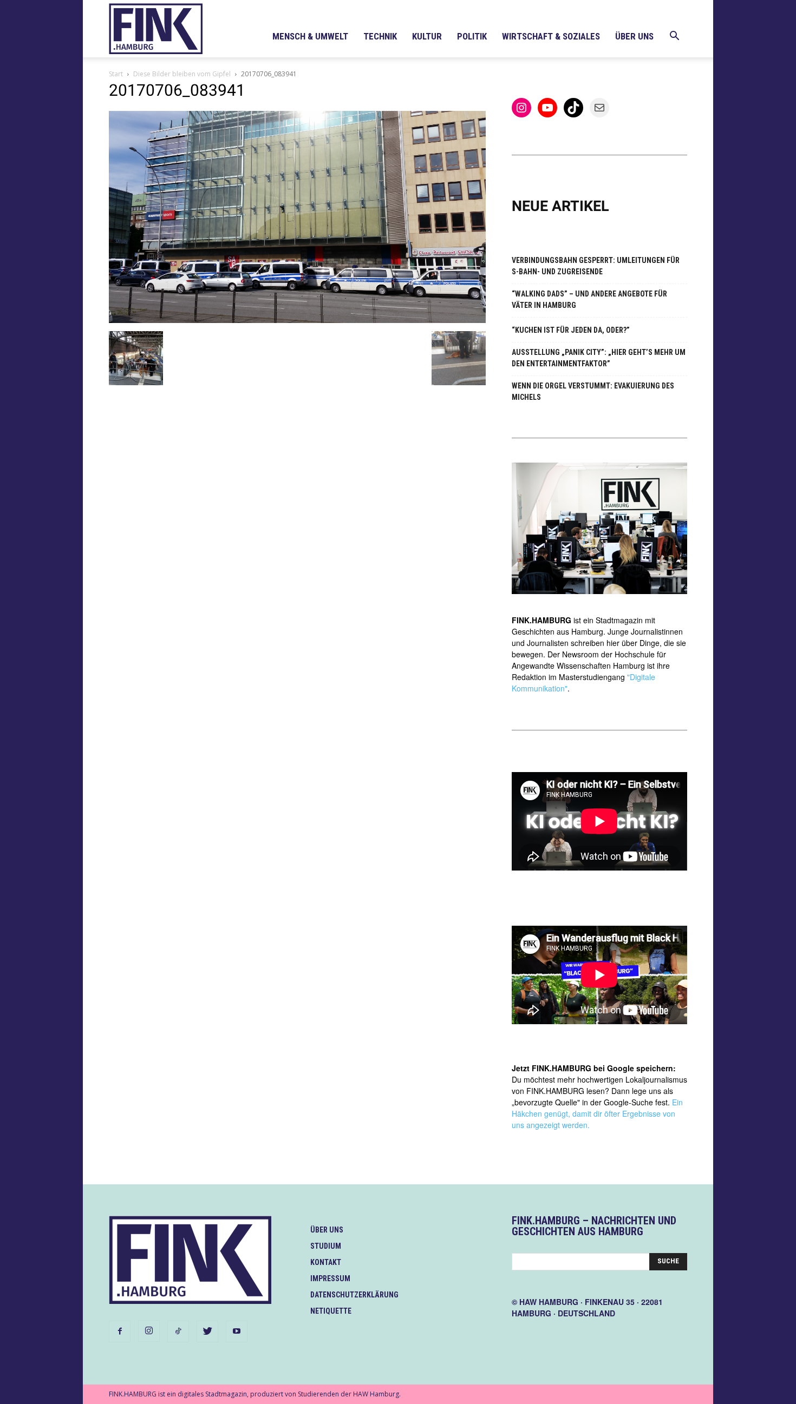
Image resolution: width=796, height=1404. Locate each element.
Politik (472, 36)
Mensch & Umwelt (310, 36)
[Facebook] (120, 1331)
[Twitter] (207, 1331)
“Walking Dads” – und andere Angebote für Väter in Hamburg (589, 299)
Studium (325, 1246)
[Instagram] (149, 1331)
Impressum (330, 1278)
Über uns (634, 36)
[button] (674, 37)
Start (116, 73)
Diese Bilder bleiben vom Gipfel (182, 73)
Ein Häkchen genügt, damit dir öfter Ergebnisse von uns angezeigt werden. (597, 1113)
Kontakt (325, 1262)
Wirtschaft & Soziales (551, 36)
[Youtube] (236, 1331)
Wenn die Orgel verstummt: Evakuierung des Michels (593, 391)
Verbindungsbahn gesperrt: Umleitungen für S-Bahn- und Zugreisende (596, 266)
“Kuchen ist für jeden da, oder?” (571, 330)
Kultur (427, 36)
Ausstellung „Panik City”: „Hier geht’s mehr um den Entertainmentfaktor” (599, 358)
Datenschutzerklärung (354, 1294)
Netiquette (330, 1311)
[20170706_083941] (297, 320)
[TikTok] (178, 1331)
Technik (380, 36)
